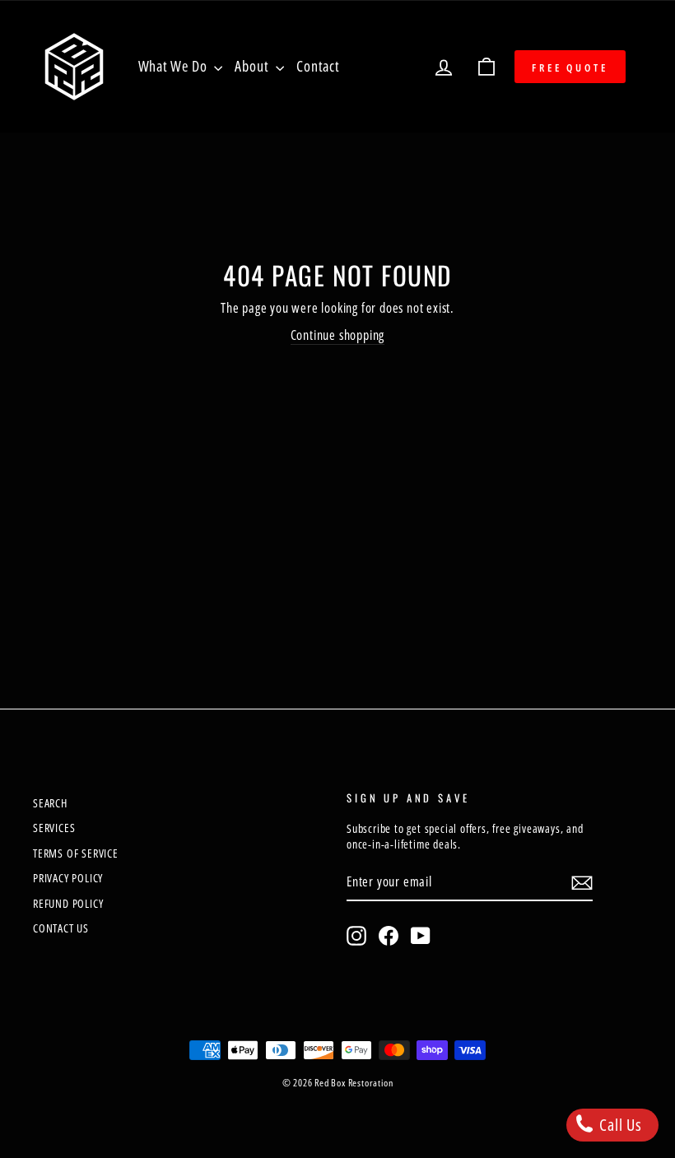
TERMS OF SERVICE (76, 853)
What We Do (174, 66)
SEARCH (50, 803)
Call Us (619, 1125)
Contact (318, 66)
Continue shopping (338, 335)
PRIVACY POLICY (68, 878)
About (253, 66)
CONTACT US (61, 928)
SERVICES (54, 827)
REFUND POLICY (68, 903)
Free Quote (570, 67)
